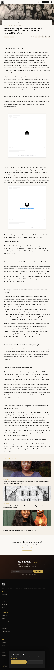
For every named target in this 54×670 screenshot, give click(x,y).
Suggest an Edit (47, 44)
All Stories (4, 601)
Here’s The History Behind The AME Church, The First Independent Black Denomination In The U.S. (23, 506)
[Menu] (51, 2)
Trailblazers (4, 598)
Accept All (18, 662)
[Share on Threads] (42, 36)
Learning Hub (5, 604)
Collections (4, 594)
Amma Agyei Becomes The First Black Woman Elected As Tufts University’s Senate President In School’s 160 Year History (26, 482)
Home (5, 22)
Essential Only (35, 662)
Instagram (4, 642)
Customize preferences (27, 666)
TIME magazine (11, 106)
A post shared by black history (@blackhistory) (27, 155)
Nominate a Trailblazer (6, 621)
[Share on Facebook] (39, 36)
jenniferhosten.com (35, 237)
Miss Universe (20, 85)
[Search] (39, 2)
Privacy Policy (14, 658)
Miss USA (10, 85)
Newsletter (4, 618)
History (12, 36)
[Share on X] (36, 36)
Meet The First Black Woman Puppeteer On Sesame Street (19, 530)
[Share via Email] (46, 36)
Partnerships (4, 628)
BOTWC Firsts (10, 22)
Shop (3, 634)
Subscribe (45, 2)
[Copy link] (49, 36)
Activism (6, 36)
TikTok (3, 649)
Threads (3, 645)
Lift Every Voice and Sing (7, 625)
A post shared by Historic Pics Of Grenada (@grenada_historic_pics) (27, 227)
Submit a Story (27, 549)
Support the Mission (6, 631)
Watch (3, 607)
